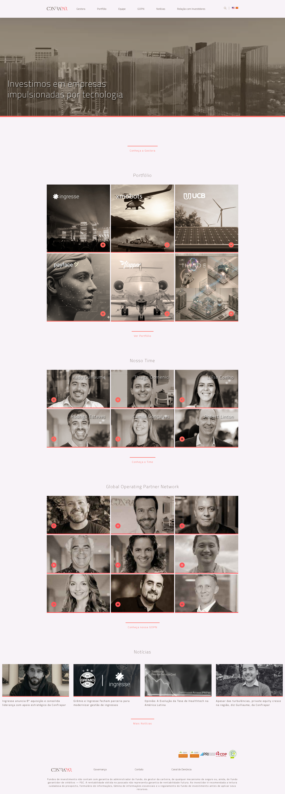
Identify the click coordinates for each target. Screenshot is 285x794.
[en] (233, 7)
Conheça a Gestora (142, 151)
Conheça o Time (142, 462)
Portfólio (101, 9)
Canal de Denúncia (181, 769)
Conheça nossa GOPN (142, 627)
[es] (237, 7)
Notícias (160, 9)
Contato (139, 769)
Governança (100, 769)
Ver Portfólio (142, 336)
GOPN (140, 9)
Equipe (122, 9)
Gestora (80, 9)
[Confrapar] (57, 8)
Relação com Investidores (191, 9)
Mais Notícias (142, 723)
